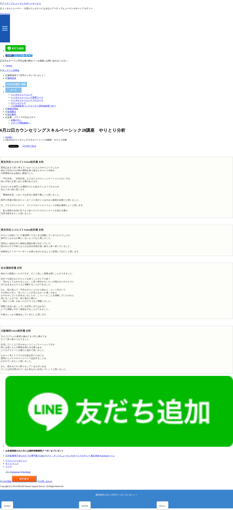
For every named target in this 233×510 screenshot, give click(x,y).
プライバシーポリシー (16, 461)
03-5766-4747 (5, 13)
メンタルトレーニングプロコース (27, 100)
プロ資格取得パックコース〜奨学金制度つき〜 (33, 106)
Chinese (8, 65)
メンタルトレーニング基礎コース (27, 97)
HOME (8, 137)
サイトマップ (11, 463)
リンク (8, 466)
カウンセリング (18, 103)
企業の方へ (16, 120)
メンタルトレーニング (21, 94)
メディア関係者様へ (20, 123)
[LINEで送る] (29, 146)
